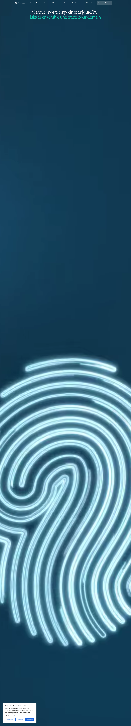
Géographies (47, 2)
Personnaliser (10, 719)
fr (87, 2)
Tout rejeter (20, 719)
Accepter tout (29, 719)
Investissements (66, 2)
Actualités (74, 2)
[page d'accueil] (20, 3)
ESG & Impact (56, 2)
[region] (19, 713)
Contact (93, 2)
